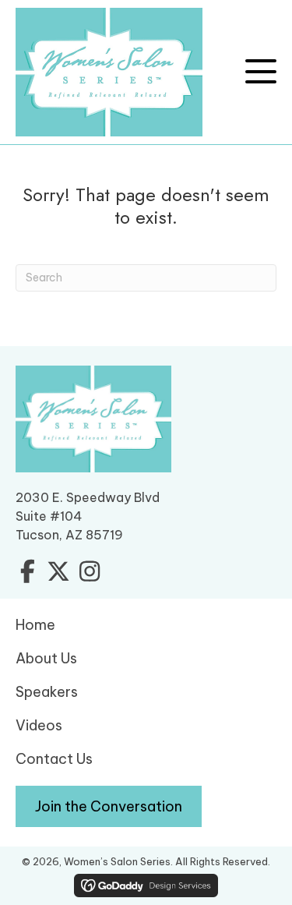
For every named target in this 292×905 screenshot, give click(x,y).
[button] (260, 71)
